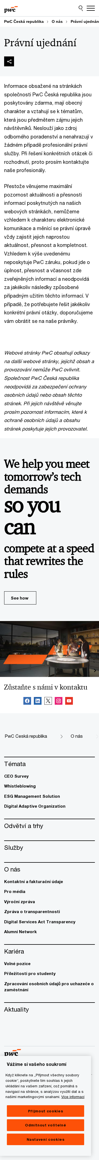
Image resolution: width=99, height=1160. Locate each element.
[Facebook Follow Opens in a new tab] (27, 701)
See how (19, 597)
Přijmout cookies (45, 1111)
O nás (57, 21)
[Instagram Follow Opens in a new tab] (58, 701)
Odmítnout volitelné (45, 1125)
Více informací (72, 1096)
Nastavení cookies (46, 1139)
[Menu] (91, 8)
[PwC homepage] (11, 8)
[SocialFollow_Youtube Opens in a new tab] (69, 701)
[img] (9, 61)
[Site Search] (81, 8)
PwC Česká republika (24, 21)
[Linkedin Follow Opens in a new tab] (38, 701)
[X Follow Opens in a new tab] (48, 701)
